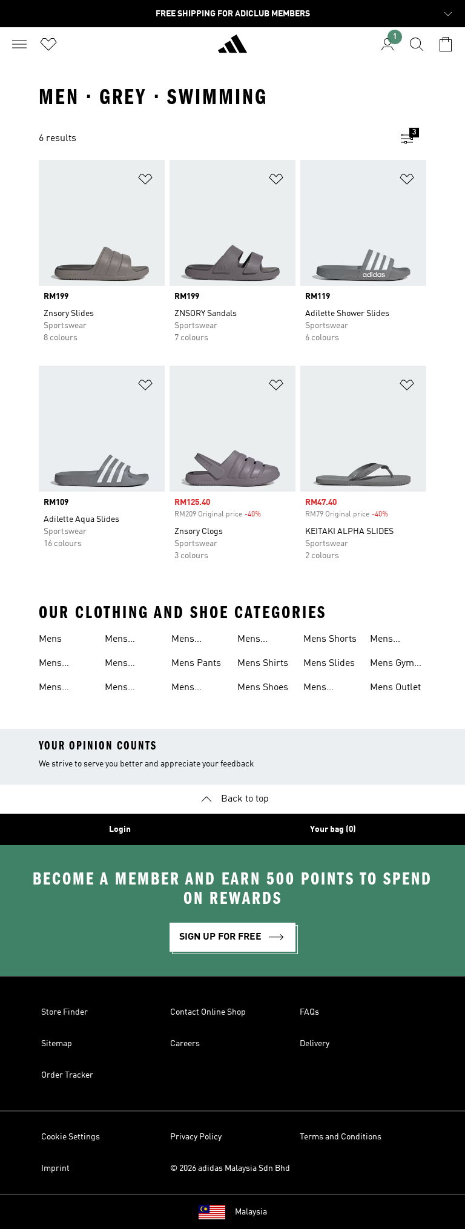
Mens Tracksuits (392, 640)
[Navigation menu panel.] (19, 44)
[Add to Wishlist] (145, 181)
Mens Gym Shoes (392, 665)
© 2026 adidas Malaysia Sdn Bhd (230, 1168)
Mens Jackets (187, 640)
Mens (50, 639)
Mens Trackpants (327, 689)
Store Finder (64, 1012)
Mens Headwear (126, 665)
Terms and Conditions (340, 1137)
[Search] (416, 44)
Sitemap (56, 1044)
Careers (185, 1044)
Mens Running (189, 689)
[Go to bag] (445, 44)
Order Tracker (67, 1075)
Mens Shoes (262, 688)
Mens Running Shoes (255, 640)
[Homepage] (232, 49)
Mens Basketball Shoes (61, 665)
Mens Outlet (395, 688)
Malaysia (251, 1212)
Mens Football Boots (122, 640)
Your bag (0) (333, 829)
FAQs (309, 1012)
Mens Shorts (330, 639)
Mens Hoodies (122, 689)
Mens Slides (329, 663)
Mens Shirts (262, 663)
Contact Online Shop (208, 1012)
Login (120, 829)
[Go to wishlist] (48, 44)
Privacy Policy (196, 1137)
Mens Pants (196, 663)
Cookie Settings (70, 1137)
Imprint (55, 1168)
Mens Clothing (56, 689)
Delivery (314, 1044)
